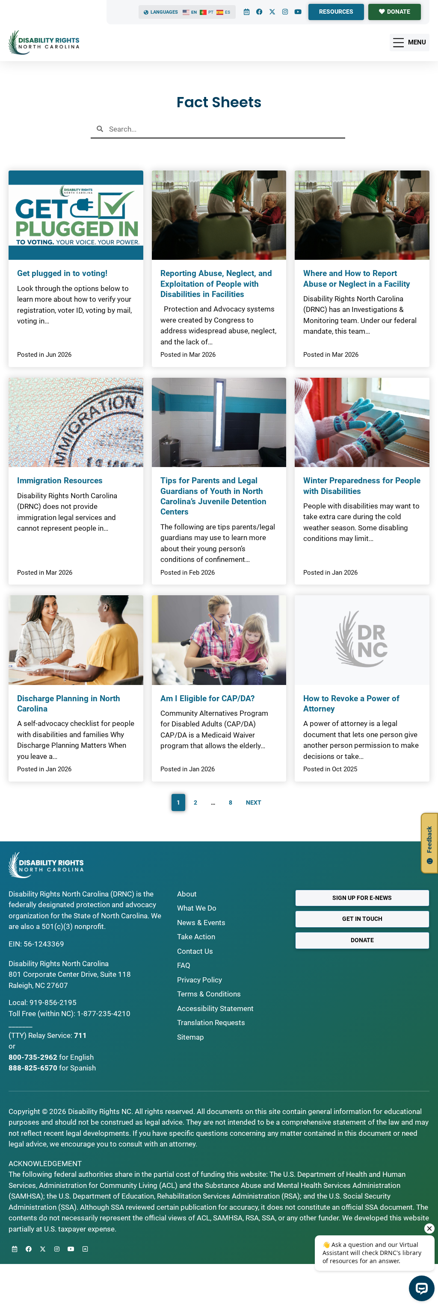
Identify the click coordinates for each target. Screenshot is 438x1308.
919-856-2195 (53, 1002)
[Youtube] (297, 12)
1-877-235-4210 (103, 1013)
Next (253, 802)
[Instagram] (284, 12)
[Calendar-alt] (246, 12)
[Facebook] (259, 12)
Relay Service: (50, 1035)
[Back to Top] (85, 1249)
